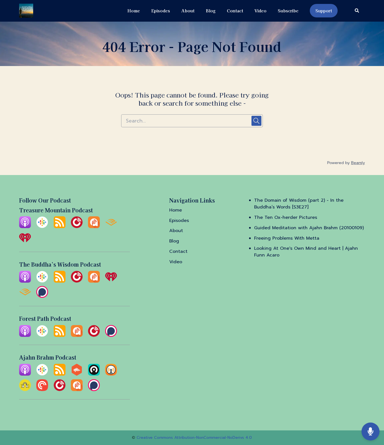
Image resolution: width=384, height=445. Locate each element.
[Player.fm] (94, 335)
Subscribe (288, 10)
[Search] (354, 10)
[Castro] (94, 374)
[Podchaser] (42, 296)
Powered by (346, 163)
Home (133, 10)
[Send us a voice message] (370, 432)
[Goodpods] (25, 389)
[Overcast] (111, 374)
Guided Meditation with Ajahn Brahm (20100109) (309, 227)
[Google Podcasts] (42, 226)
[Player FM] (77, 226)
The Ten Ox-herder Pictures (285, 217)
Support (323, 10)
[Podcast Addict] (94, 226)
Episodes (160, 10)
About (188, 10)
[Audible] (111, 226)
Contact (235, 10)
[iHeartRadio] (25, 242)
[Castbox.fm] (77, 374)
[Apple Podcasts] (25, 226)
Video (260, 10)
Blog (211, 10)
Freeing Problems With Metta (286, 238)
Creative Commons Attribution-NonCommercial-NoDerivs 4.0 (194, 438)
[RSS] (59, 226)
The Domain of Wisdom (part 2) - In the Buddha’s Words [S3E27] (299, 203)
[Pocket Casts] (42, 389)
